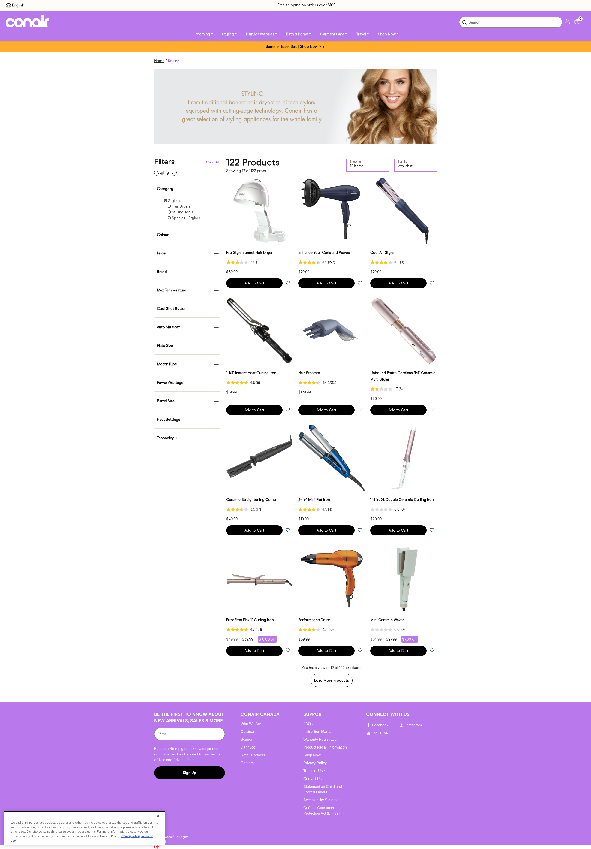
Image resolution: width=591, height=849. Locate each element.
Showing (355, 161)
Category (165, 189)
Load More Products (331, 680)
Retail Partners (253, 755)
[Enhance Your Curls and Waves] (331, 210)
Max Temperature (171, 290)
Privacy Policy (184, 760)
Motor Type (167, 364)
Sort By (402, 161)
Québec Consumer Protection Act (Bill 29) (321, 810)
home (159, 61)
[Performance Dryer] (331, 578)
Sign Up (189, 772)
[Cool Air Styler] (403, 210)
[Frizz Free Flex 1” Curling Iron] (259, 578)
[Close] (158, 816)
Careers (247, 763)
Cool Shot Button (172, 308)
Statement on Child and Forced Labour (322, 789)
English (18, 5)
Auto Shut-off (168, 327)
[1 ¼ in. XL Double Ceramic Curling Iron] (403, 457)
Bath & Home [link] (297, 34)
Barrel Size (166, 401)
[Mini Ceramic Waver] (403, 578)
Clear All (212, 162)
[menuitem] (202, 34)
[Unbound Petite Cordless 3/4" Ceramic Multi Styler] (403, 331)
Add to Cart (254, 283)
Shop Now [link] (387, 34)
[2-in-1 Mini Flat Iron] (331, 457)
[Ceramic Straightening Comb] (259, 457)
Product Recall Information (325, 747)
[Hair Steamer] (331, 331)
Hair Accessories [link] (260, 34)
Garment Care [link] (332, 34)
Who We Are (251, 724)
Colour (163, 235)
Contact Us (312, 779)
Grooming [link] (201, 34)
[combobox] (510, 22)
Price (161, 253)
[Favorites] (288, 283)
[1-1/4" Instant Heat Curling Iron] (259, 331)
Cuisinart (248, 732)
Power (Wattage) (170, 382)
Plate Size (165, 345)
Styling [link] (228, 34)
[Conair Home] (27, 21)
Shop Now (312, 755)
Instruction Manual (318, 732)
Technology (167, 438)
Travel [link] (361, 34)
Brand (162, 271)
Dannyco (248, 747)
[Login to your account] (567, 21)
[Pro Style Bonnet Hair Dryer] (259, 210)
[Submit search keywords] (464, 22)
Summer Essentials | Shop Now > (294, 46)
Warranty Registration (321, 739)
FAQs (308, 724)
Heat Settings (168, 419)
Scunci (246, 739)
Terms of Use (314, 771)
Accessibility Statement (322, 800)
